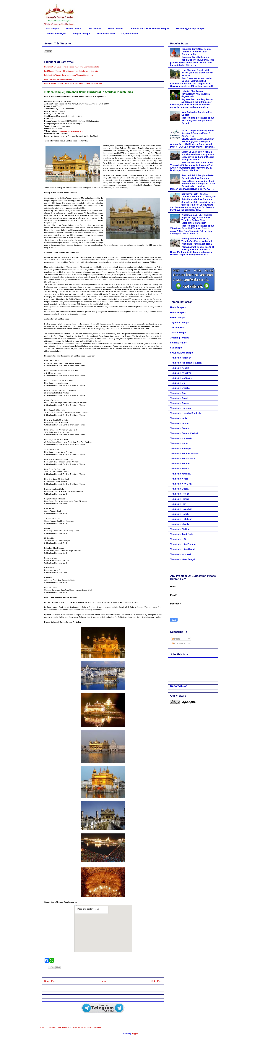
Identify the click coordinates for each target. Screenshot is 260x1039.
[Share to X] (54, 967)
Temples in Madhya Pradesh (184, 453)
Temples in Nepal (81, 34)
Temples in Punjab (179, 499)
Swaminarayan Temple (181, 353)
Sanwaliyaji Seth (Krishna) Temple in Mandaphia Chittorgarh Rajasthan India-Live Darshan (198, 196)
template (65, 1027)
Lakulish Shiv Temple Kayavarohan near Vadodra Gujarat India (68, 75)
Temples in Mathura (180, 463)
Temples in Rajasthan (181, 509)
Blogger (135, 1034)
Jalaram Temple (178, 332)
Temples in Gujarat (179, 403)
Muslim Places (73, 29)
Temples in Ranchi (179, 514)
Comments (179, 643)
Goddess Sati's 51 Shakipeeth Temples (150, 29)
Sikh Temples (52, 29)
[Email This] (49, 967)
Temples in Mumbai (180, 468)
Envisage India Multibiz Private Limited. (87, 1027)
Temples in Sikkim (179, 529)
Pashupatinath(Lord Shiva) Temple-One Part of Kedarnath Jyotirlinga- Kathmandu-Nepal (196, 241)
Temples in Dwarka (180, 388)
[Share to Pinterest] (59, 967)
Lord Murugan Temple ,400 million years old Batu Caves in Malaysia (71, 71)
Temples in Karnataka (181, 438)
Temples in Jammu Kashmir (184, 433)
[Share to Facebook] (56, 967)
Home (103, 981)
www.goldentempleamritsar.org (70, 131)
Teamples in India (106, 34)
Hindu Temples (178, 307)
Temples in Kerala (179, 443)
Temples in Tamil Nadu (181, 534)
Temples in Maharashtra (182, 458)
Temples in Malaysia (56, 34)
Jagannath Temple (179, 322)
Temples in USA (178, 539)
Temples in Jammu (179, 428)
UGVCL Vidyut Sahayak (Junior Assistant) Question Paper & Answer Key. (73, 83)
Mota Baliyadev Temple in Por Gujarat (59, 79)
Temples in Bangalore (181, 378)
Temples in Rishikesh (181, 519)
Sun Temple (176, 348)
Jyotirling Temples (179, 338)
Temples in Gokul (179, 398)
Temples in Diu (177, 383)
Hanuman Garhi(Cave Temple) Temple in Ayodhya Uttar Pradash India (71, 67)
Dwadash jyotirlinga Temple (190, 29)
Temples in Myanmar (180, 474)
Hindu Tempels (115, 29)
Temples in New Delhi (181, 484)
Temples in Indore (179, 423)
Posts (177, 639)
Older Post (156, 981)
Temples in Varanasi (180, 554)
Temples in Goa (178, 393)
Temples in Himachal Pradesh (185, 413)
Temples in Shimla (179, 524)
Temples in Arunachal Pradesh (186, 363)
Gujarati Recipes (129, 34)
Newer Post (50, 981)
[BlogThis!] (51, 967)
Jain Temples (94, 29)
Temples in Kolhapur (180, 448)
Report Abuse (178, 686)
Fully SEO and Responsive (50, 1027)
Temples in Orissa (179, 489)
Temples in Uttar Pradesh (183, 544)
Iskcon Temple (177, 317)
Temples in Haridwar (180, 408)
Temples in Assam (179, 368)
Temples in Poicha (179, 494)
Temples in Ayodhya (180, 373)
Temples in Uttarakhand (182, 549)
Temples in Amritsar (180, 358)
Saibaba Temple (178, 343)
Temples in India (178, 418)
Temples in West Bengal (182, 559)
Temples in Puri (178, 504)
